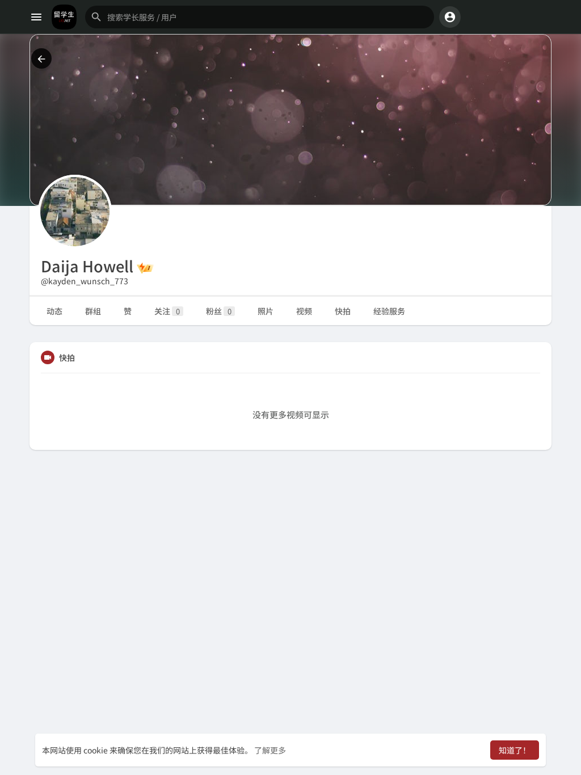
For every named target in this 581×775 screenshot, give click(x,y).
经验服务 (389, 311)
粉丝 (218, 311)
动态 (54, 311)
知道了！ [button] (515, 750)
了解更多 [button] (270, 750)
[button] (259, 17)
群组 (93, 311)
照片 (265, 311)
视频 (304, 311)
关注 (167, 311)
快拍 (343, 311)
